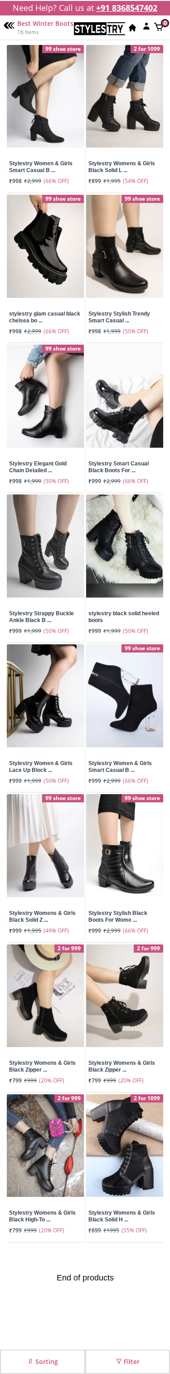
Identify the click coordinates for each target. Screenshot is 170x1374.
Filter (131, 1361)
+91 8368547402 (126, 7)
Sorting (46, 1361)
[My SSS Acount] (146, 25)
